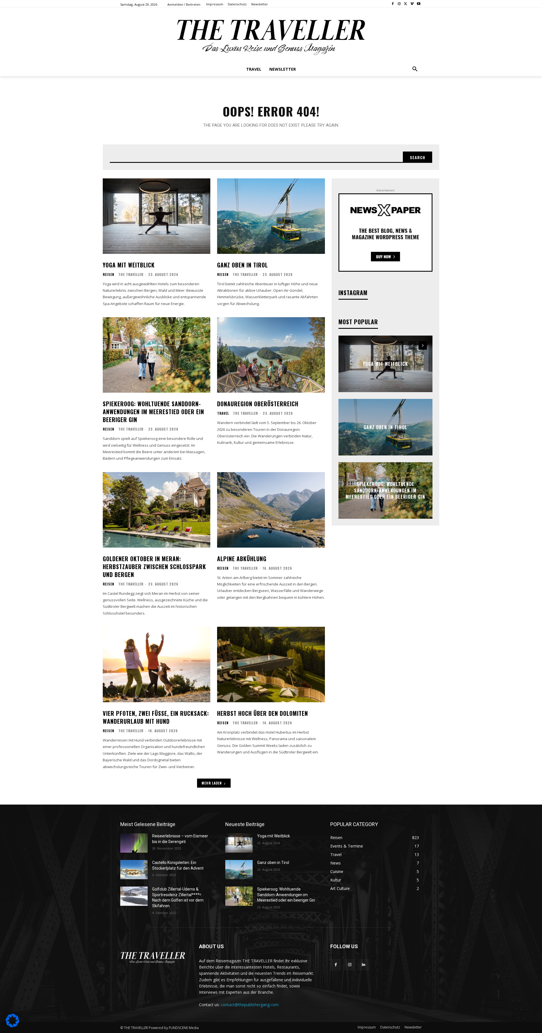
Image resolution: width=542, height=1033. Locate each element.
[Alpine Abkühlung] (271, 510)
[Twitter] (406, 4)
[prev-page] (412, 345)
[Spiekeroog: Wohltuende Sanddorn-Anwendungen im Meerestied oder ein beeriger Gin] (156, 355)
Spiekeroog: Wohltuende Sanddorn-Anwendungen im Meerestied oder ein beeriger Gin (153, 411)
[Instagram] (399, 4)
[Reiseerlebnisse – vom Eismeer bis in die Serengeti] (134, 843)
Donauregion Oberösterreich (257, 403)
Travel (223, 413)
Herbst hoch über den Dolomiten (262, 713)
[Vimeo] (412, 4)
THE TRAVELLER (130, 274)
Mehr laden (212, 783)
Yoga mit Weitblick (129, 265)
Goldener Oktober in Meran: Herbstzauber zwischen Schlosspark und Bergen (154, 566)
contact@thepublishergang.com (250, 1004)
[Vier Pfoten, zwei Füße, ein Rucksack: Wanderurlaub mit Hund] (156, 664)
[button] (415, 69)
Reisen (108, 274)
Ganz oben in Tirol (242, 265)
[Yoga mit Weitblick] (156, 216)
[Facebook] (393, 4)
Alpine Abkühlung (241, 558)
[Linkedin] (363, 964)
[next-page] (423, 345)
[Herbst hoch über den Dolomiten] (271, 664)
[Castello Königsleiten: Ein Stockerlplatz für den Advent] (134, 869)
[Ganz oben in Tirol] (271, 216)
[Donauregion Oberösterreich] (271, 355)
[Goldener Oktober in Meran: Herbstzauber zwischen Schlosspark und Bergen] (156, 510)
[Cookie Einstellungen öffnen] (12, 1025)
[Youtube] (418, 4)
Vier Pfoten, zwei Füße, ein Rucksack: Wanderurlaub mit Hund (156, 717)
